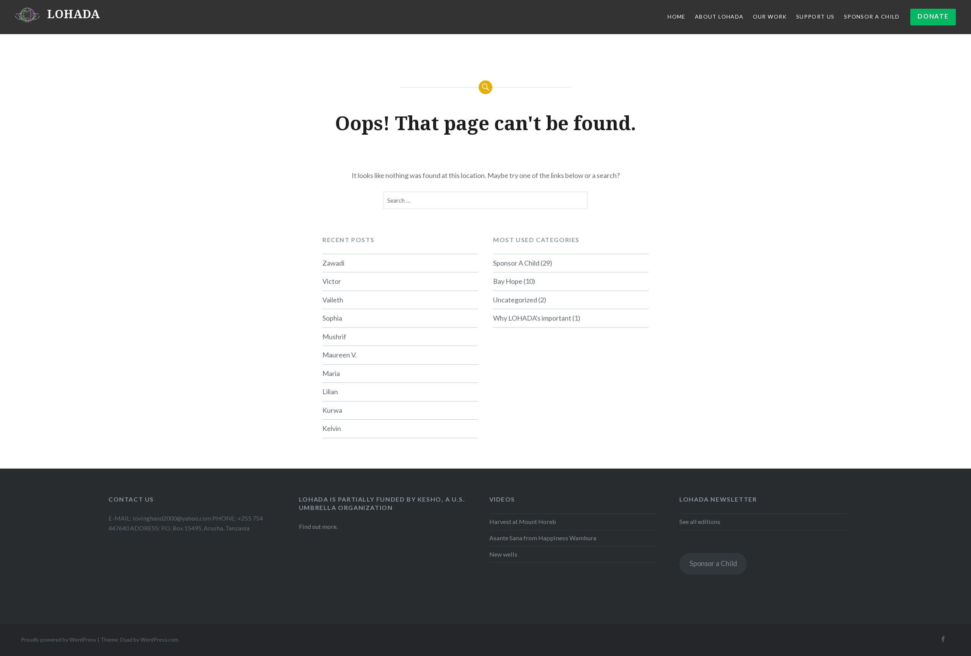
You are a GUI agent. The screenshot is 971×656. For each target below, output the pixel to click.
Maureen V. (339, 355)
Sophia (332, 318)
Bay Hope (507, 281)
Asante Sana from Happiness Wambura (542, 537)
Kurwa (332, 410)
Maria (331, 373)
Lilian (330, 391)
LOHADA (73, 14)
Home (677, 16)
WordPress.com (159, 639)
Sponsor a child (872, 16)
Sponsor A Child (516, 263)
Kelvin (331, 428)
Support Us (815, 16)
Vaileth (332, 300)
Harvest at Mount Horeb (522, 521)
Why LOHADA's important (532, 318)
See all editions (699, 521)
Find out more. (318, 526)
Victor (331, 281)
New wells (503, 554)
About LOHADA (719, 16)
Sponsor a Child (713, 563)
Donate (933, 16)
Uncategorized (515, 300)
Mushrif (334, 336)
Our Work (770, 16)
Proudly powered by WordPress (58, 639)
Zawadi (333, 263)
